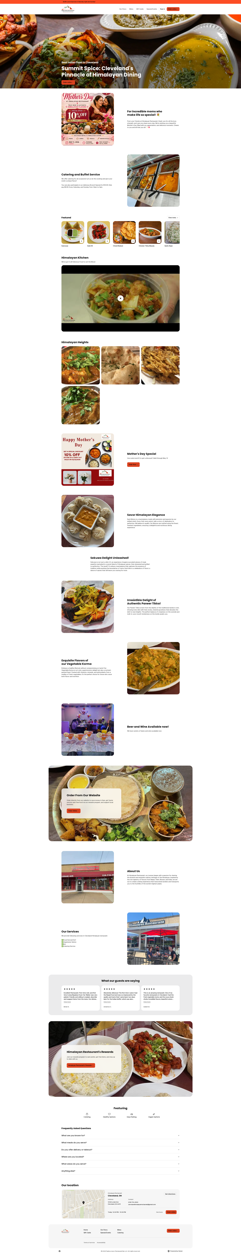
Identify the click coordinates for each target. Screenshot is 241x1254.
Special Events (152, 9)
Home (86, 1230)
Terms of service (89, 1242)
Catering (120, 1233)
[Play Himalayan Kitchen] (120, 298)
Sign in (162, 9)
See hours (159, 1212)
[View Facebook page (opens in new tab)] (59, 1251)
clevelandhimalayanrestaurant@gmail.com (142, 1204)
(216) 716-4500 (133, 1202)
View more (67, 1002)
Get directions (170, 1194)
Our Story (122, 9)
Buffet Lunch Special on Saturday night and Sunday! (79, 2)
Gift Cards (140, 9)
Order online (171, 1212)
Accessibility (101, 1242)
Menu (131, 9)
